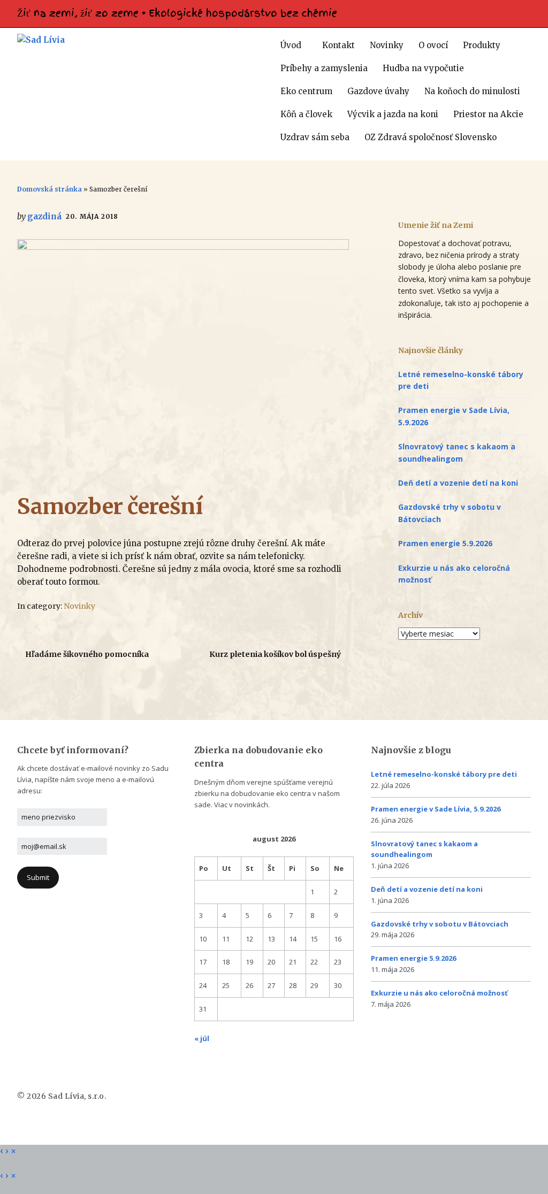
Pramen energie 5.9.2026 (445, 543)
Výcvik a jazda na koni (392, 114)
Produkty (481, 45)
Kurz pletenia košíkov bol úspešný (275, 654)
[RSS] (529, 11)
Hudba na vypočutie (423, 68)
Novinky (387, 45)
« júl (201, 1038)
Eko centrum (306, 91)
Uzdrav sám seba (314, 137)
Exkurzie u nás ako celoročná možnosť (439, 993)
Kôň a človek (306, 114)
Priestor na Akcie (488, 114)
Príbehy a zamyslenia (324, 68)
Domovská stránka (49, 189)
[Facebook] (522, 11)
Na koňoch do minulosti (472, 91)
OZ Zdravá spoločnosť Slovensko (430, 137)
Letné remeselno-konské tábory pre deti (444, 774)
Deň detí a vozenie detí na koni (458, 483)
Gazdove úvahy (378, 91)
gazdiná (44, 216)
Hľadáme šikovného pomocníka (87, 654)
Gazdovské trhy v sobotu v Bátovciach (439, 924)
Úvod (290, 45)
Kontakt (338, 45)
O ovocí (433, 45)
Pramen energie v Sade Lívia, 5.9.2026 (435, 809)
